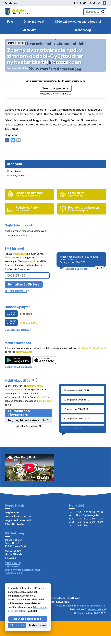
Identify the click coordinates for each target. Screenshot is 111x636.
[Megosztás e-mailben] (18, 140)
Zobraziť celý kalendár (18, 330)
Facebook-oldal (14, 573)
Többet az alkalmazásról (19, 367)
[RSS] (6, 3)
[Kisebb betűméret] (77, 3)
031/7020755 (12, 566)
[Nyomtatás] (15, 3)
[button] (97, 268)
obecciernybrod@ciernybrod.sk (22, 569)
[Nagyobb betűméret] (84, 3)
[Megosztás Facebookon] (7, 140)
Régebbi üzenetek (72, 428)
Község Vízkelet (97, 609)
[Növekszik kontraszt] (74, 3)
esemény (21, 235)
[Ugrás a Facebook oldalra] (104, 3)
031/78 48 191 (13, 563)
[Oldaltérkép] (11, 3)
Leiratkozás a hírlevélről (28, 426)
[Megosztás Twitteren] (12, 140)
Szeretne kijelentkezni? (17, 291)
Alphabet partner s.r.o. (93, 605)
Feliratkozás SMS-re (23, 284)
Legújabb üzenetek (76, 269)
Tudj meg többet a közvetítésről (28, 420)
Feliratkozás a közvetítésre (19, 413)
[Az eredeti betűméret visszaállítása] (80, 3)
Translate (65, 93)
